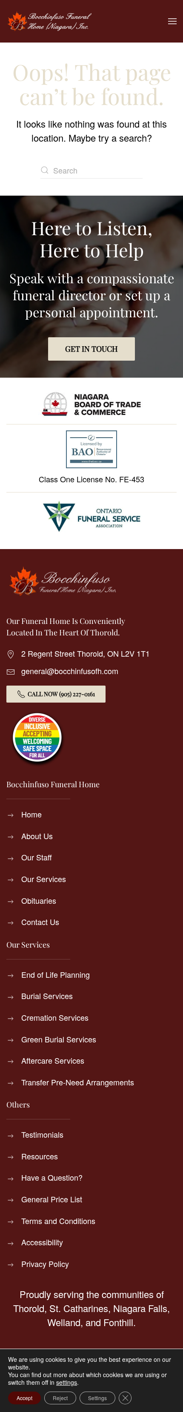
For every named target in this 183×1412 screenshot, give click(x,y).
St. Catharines (78, 1308)
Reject (60, 1397)
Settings (97, 1397)
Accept (24, 1397)
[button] (172, 21)
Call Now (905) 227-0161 (61, 694)
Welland (63, 1322)
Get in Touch (91, 349)
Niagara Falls (140, 1308)
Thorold (28, 1308)
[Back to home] (49, 21)
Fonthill (118, 1322)
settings (66, 1382)
